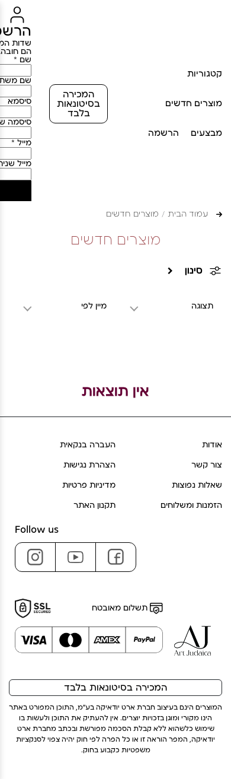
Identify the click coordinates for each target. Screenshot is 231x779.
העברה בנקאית (88, 445)
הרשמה (163, 133)
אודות (212, 445)
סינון (194, 270)
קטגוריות (204, 73)
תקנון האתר (94, 505)
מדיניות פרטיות (89, 485)
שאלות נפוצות (197, 485)
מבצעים (206, 133)
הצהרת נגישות (89, 465)
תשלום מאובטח (121, 608)
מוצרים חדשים (193, 103)
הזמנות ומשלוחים (191, 505)
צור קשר (206, 465)
